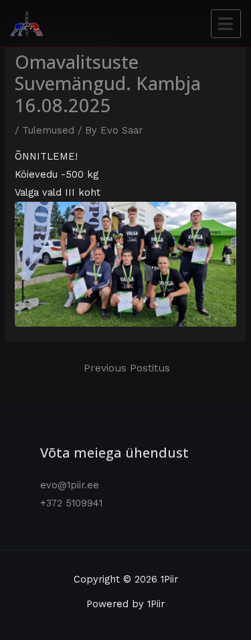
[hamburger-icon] (226, 23)
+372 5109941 (71, 503)
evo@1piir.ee (69, 485)
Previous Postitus (127, 368)
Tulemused (48, 130)
